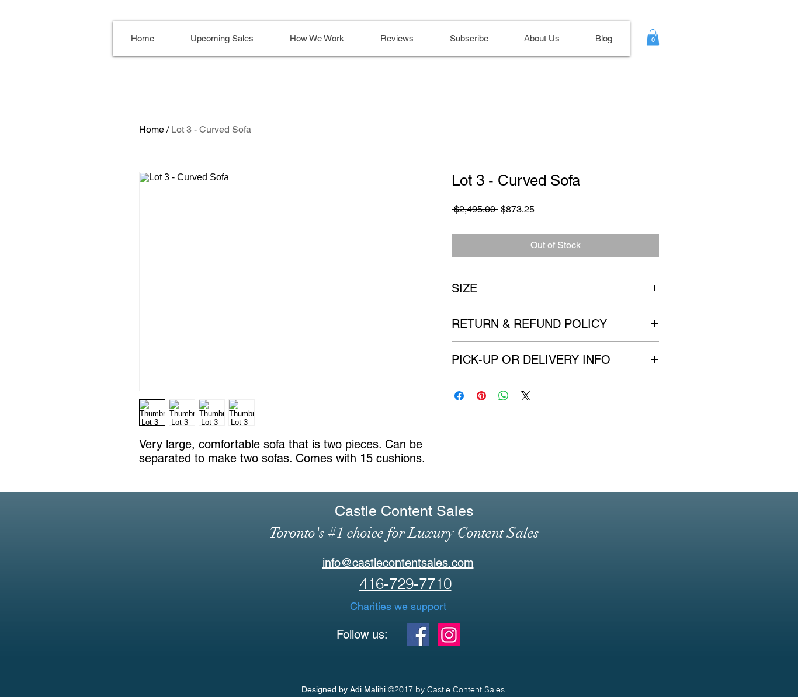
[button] (653, 37)
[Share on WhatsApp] (504, 396)
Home (151, 129)
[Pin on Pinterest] (481, 396)
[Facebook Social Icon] (418, 634)
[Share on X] (526, 396)
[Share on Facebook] (459, 396)
